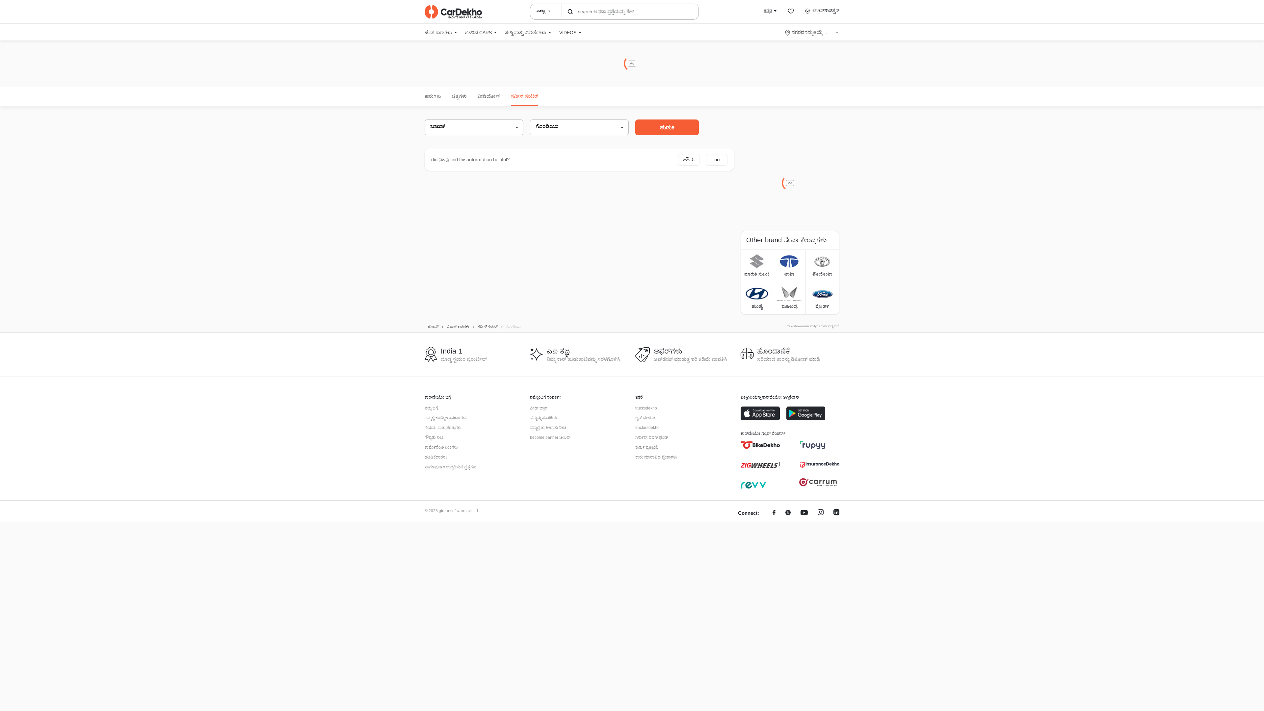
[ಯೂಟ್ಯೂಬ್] (804, 513)
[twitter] (788, 513)
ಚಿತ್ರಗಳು (459, 96)
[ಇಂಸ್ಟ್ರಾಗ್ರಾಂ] (821, 513)
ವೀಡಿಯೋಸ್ (489, 96)
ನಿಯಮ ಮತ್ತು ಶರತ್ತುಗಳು (443, 427)
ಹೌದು (689, 159)
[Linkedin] (836, 513)
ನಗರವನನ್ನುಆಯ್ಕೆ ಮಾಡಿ (812, 32)
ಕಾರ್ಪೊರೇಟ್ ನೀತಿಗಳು (441, 447)
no (717, 159)
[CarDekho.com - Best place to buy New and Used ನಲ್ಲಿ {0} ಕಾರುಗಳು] (453, 12)
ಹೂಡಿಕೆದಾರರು (436, 457)
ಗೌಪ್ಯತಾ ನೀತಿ (434, 437)
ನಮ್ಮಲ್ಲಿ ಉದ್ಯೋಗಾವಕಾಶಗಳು (446, 417)
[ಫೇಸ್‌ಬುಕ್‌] (774, 513)
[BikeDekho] (760, 445)
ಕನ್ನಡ (768, 10)
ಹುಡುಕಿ (667, 127)
